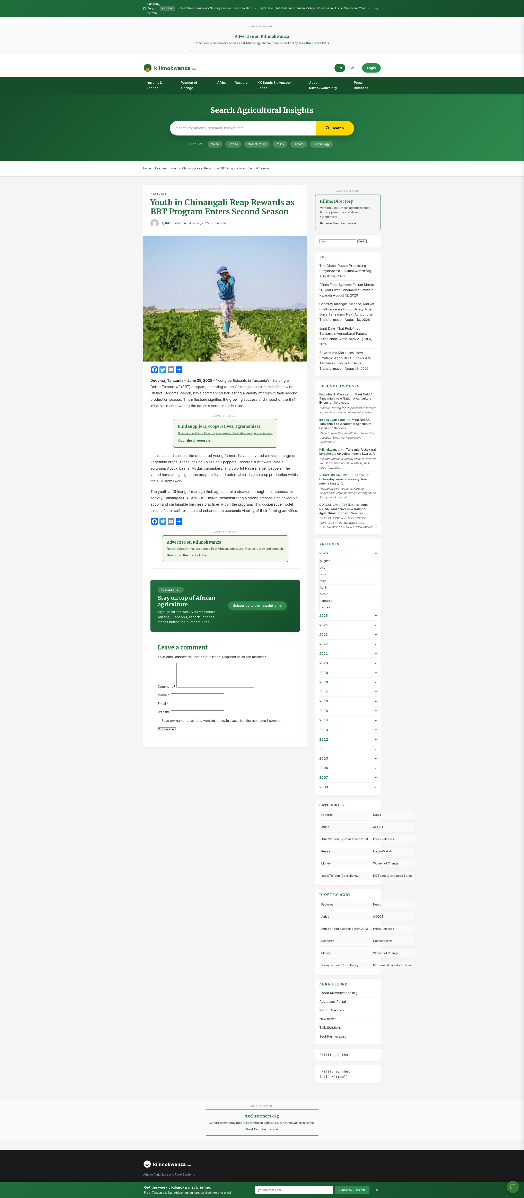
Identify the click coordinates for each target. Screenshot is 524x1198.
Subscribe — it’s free (352, 1189)
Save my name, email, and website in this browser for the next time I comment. (222, 721)
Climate (299, 144)
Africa (222, 83)
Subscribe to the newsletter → (257, 605)
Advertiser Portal (332, 1002)
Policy (280, 144)
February (326, 601)
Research (242, 83)
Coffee (233, 144)
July (322, 567)
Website (164, 712)
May (323, 581)
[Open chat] (513, 1187)
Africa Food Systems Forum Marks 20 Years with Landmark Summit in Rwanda (346, 290)
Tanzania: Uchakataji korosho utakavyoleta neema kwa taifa (344, 479)
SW (351, 68)
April (323, 587)
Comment (166, 686)
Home (147, 168)
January (325, 607)
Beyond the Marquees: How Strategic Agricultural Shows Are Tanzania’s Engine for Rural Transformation (364, 8)
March (324, 594)
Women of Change (189, 85)
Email (163, 704)
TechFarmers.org (332, 1036)
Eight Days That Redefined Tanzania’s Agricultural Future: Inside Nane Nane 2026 (235, 8)
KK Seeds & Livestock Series (274, 85)
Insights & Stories (154, 85)
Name (164, 695)
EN (340, 68)
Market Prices (257, 144)
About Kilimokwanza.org (323, 85)
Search (362, 241)
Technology (321, 144)
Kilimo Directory (331, 1010)
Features (160, 168)
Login (371, 68)
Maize (215, 144)
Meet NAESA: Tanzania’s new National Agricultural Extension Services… (346, 398)
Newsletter (327, 1019)
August (325, 561)
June (323, 574)
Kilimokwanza (175, 223)
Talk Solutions (330, 1028)
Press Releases (361, 85)
